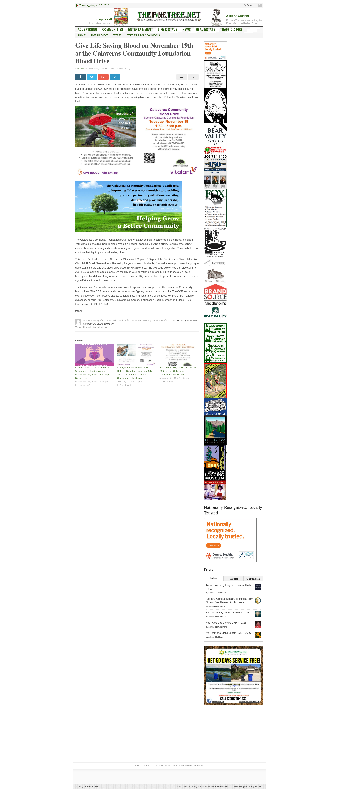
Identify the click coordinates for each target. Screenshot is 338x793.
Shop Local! (103, 19)
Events (117, 35)
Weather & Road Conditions (143, 35)
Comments (253, 578)
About (81, 35)
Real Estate (205, 29)
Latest (213, 578)
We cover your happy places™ (248, 786)
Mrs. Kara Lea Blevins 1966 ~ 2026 (226, 622)
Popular (233, 578)
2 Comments (220, 593)
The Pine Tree (90, 786)
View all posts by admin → (91, 327)
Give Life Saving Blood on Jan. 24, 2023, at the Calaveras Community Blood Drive (178, 371)
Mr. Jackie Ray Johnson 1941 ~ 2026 (227, 612)
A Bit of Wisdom (237, 16)
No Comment (221, 606)
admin (81, 68)
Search (250, 5)
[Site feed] (260, 5)
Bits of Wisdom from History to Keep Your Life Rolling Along (243, 21)
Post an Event (99, 35)
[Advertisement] (233, 734)
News (186, 29)
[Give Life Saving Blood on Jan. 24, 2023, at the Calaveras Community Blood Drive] (178, 355)
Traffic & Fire (231, 29)
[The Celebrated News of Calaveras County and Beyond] (169, 16)
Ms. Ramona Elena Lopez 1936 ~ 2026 (228, 632)
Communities (112, 29)
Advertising (87, 29)
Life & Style (167, 29)
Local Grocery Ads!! (100, 23)
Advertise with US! (223, 786)
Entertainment (140, 29)
